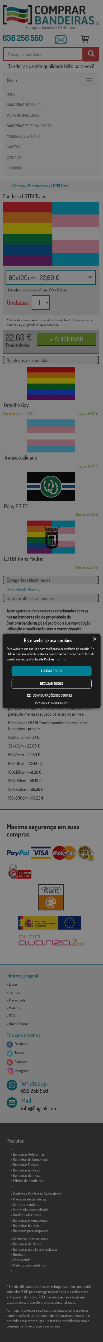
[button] (51, 695)
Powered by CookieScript (51, 703)
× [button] (94, 639)
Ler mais (61, 659)
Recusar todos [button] (51, 684)
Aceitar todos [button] (51, 671)
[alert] (51, 671)
